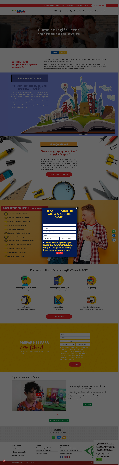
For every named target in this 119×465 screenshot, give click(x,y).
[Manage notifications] (4, 460)
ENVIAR (59, 253)
